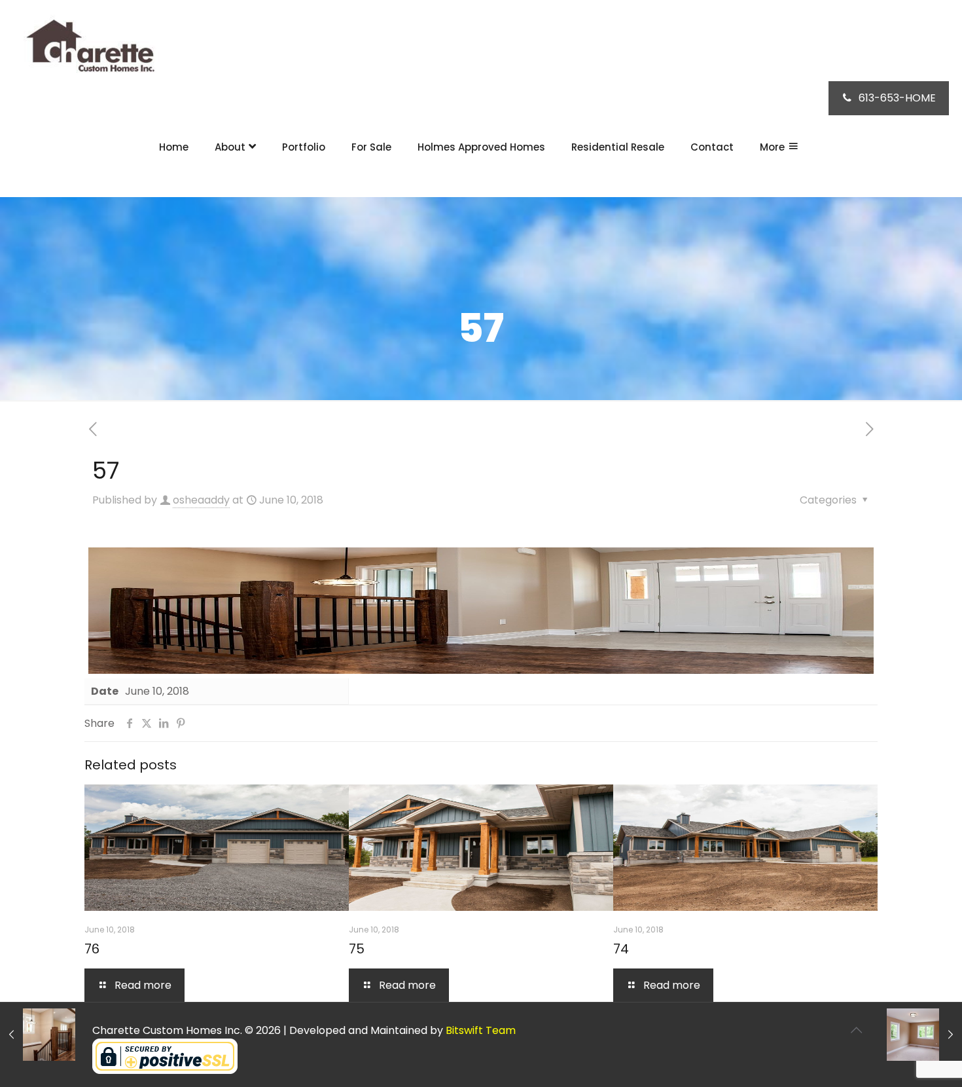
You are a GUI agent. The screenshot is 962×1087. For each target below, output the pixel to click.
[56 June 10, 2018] (37, 1034)
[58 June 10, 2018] (924, 1034)
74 (621, 949)
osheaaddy (201, 499)
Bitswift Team (481, 1030)
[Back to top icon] (856, 1030)
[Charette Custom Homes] (88, 49)
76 (91, 949)
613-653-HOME (897, 97)
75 (357, 949)
